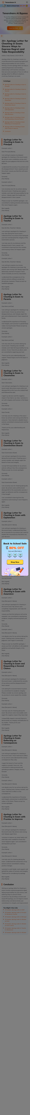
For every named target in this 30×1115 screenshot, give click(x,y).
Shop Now (15, 562)
